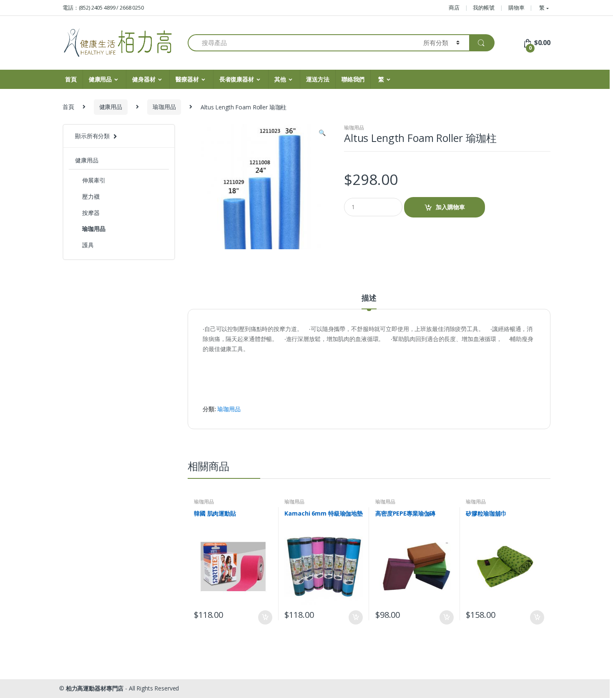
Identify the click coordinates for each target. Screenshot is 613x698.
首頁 (71, 79)
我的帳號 (483, 7)
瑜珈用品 (164, 107)
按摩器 (91, 213)
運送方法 (317, 79)
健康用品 (100, 79)
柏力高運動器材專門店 (95, 688)
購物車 (516, 7)
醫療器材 (187, 79)
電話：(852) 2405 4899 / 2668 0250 (103, 7)
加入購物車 (450, 207)
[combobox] (301, 42)
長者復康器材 (236, 79)
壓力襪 (91, 196)
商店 (454, 7)
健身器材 (143, 79)
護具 (88, 245)
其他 (280, 79)
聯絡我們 (353, 79)
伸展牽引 (93, 180)
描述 (369, 298)
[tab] (369, 301)
